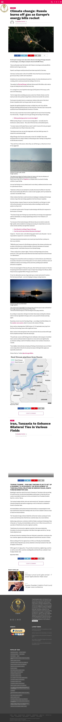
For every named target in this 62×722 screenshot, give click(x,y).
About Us (42, 715)
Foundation (18, 716)
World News (14, 668)
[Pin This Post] (31, 55)
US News (13, 690)
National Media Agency (16, 695)
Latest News (22, 652)
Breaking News (14, 652)
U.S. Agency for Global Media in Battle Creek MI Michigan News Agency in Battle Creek (20, 688)
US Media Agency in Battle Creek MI (19, 662)
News (15, 715)
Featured (22, 654)
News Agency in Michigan (17, 672)
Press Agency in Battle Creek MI (18, 664)
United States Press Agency (17, 666)
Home (11, 715)
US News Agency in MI (16, 673)
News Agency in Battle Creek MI (18, 685)
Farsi (12, 716)
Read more (35, 620)
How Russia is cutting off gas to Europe (25, 229)
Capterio (26, 179)
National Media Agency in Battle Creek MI (20, 658)
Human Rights (21, 715)
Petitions (28, 715)
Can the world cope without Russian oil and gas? (27, 231)
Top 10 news (39, 716)
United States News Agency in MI (18, 706)
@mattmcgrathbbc (28, 353)
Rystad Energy (22, 84)
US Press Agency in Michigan (17, 679)
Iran (18, 656)
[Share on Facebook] (17, 55)
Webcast (33, 716)
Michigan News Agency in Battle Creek (20, 693)
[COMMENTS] (44, 55)
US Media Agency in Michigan (17, 683)
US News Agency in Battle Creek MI (19, 699)
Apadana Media (14, 654)
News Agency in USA (15, 660)
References (35, 715)
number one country (18, 323)
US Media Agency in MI (16, 681)
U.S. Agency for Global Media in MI (19, 677)
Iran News (13, 656)
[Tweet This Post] (24, 55)
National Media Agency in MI (17, 670)
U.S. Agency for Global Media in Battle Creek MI (20, 701)
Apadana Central (21, 21)
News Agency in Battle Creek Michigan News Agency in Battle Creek (20, 704)
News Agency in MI (15, 697)
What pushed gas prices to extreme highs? (26, 118)
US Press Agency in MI (16, 675)
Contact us (48, 715)
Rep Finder (26, 716)
